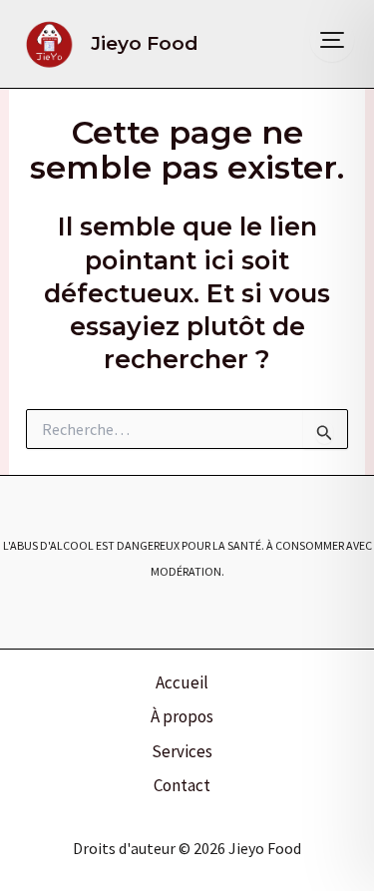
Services (182, 751)
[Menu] (332, 40)
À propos (182, 716)
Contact (182, 785)
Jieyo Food (144, 43)
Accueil (182, 682)
